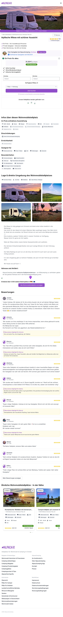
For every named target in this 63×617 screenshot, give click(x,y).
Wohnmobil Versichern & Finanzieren (13, 558)
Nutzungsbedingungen (39, 591)
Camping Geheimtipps (9, 561)
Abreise (34, 76)
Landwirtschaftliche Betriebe (11, 588)
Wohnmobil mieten (7, 604)
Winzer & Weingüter (8, 591)
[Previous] (5, 498)
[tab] (30, 532)
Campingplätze (6, 569)
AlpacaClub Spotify (8, 574)
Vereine (4, 593)
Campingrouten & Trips (9, 571)
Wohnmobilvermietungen (9, 601)
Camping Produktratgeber (10, 566)
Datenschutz (36, 583)
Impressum (35, 580)
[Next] (33, 498)
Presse (34, 569)
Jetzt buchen (31, 91)
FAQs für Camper (7, 583)
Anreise (5, 76)
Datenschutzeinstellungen (40, 585)
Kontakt (34, 566)
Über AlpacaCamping (38, 561)
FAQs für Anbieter (7, 585)
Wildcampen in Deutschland (10, 598)
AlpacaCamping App (38, 563)
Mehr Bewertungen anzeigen (12, 478)
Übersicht (5, 580)
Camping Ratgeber (7, 563)
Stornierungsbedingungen (40, 588)
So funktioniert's (37, 558)
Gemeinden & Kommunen (9, 596)
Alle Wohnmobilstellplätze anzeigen (31, 285)
